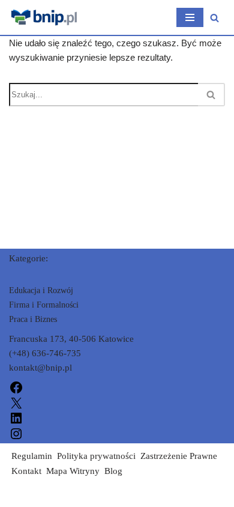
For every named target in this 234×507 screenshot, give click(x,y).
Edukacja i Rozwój (41, 290)
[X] (16, 402)
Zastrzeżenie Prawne (178, 456)
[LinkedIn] (16, 417)
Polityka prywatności (96, 456)
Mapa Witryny (73, 471)
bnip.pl (22, 495)
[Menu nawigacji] (190, 17)
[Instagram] (16, 432)
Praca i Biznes (33, 319)
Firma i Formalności (44, 304)
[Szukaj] (214, 17)
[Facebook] (16, 387)
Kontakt (26, 471)
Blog (113, 471)
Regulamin (31, 456)
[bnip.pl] (45, 17)
